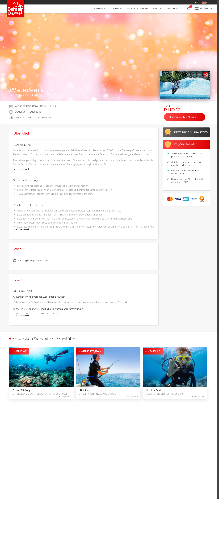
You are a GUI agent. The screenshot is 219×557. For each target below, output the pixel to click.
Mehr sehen (20, 169)
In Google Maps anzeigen (32, 260)
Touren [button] (115, 8)
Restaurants (174, 8)
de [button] (207, 2)
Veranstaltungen (137, 8)
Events (157, 8)
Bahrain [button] (99, 8)
